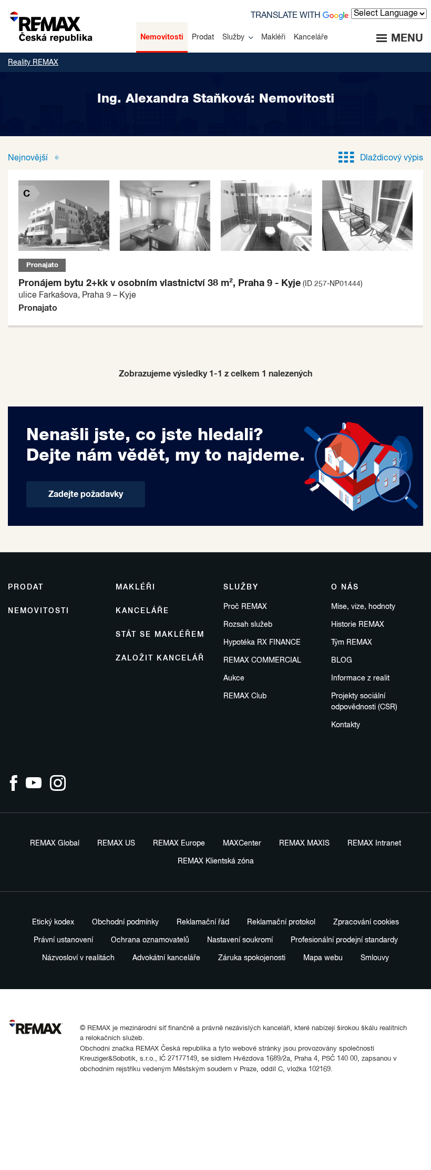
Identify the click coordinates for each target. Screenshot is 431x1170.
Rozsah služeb (247, 624)
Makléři (136, 587)
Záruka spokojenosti (251, 958)
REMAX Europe (179, 843)
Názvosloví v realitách (78, 958)
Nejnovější (29, 158)
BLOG (341, 660)
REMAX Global (54, 843)
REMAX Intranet (374, 843)
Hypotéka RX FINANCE (262, 642)
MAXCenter (242, 843)
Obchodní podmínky (125, 922)
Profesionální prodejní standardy (344, 940)
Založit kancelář (160, 658)
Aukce (233, 678)
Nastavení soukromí (240, 940)
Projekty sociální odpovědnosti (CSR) (364, 702)
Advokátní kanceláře (166, 958)
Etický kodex (53, 922)
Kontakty (345, 725)
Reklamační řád (203, 922)
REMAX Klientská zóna (216, 861)
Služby (241, 587)
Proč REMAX (245, 607)
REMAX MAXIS (304, 843)
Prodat (26, 587)
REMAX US (116, 843)
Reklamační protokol (281, 922)
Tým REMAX (351, 642)
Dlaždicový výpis (391, 158)
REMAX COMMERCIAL (262, 660)
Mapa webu (323, 958)
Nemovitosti (38, 611)
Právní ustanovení (63, 940)
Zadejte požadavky (85, 494)
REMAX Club (244, 696)
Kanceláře (142, 611)
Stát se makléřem (160, 634)
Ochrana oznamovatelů (150, 940)
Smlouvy (375, 958)
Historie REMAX (357, 624)
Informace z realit (360, 678)
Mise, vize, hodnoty (363, 607)
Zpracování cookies (366, 922)
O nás (345, 587)
